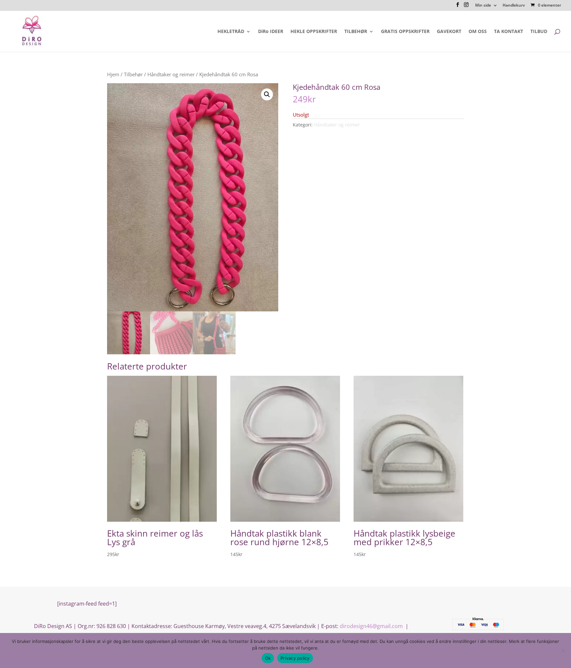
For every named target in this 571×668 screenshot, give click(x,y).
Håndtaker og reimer (171, 74)
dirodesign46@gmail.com (372, 626)
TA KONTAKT (508, 31)
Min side (483, 5)
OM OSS (478, 31)
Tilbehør (133, 74)
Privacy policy (295, 658)
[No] (562, 650)
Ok (268, 658)
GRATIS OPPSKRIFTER (405, 31)
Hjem (113, 74)
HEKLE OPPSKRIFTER (313, 31)
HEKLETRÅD (230, 31)
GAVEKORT (449, 31)
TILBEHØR (355, 31)
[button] (267, 94)
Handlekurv (514, 5)
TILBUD (538, 31)
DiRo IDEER (270, 31)
